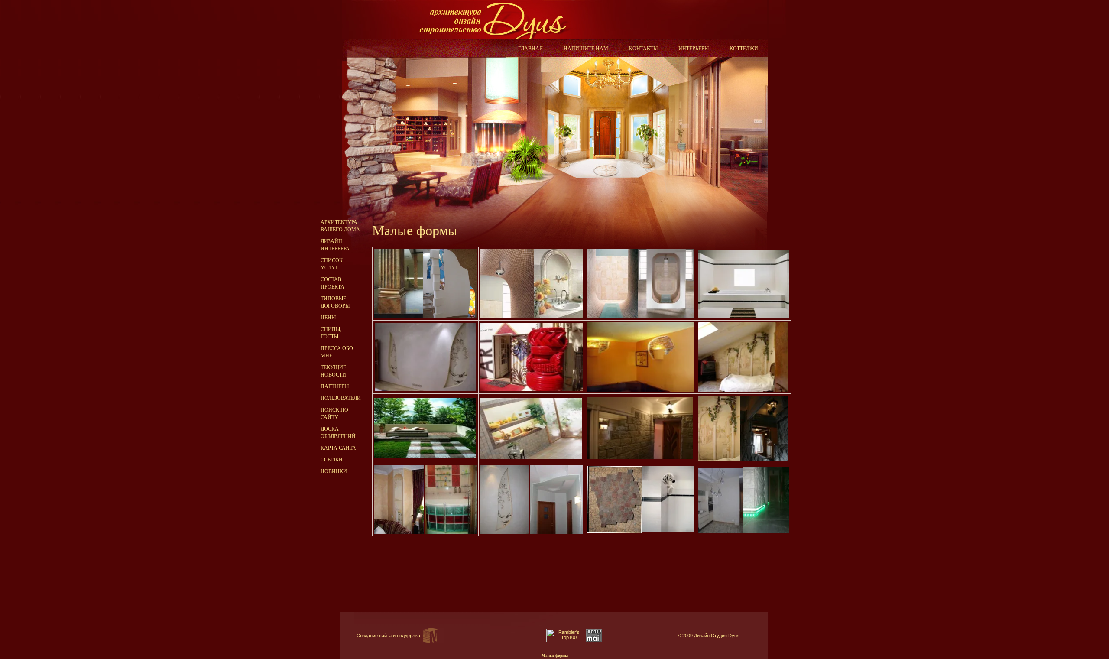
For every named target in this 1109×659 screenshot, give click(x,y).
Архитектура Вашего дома (340, 225)
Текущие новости (333, 371)
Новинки (334, 470)
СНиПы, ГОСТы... (331, 332)
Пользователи (341, 397)
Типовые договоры (335, 302)
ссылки (332, 459)
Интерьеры (693, 48)
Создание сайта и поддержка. (389, 635)
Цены (328, 317)
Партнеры (335, 386)
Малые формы (555, 655)
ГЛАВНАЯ (530, 48)
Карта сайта (338, 447)
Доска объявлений (338, 432)
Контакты (643, 48)
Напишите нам (586, 48)
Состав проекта (332, 283)
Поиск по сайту (334, 413)
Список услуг (332, 263)
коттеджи (744, 48)
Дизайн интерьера (335, 244)
